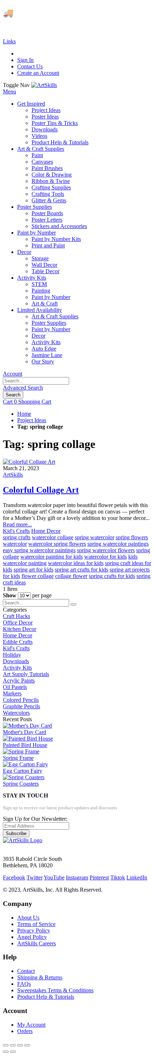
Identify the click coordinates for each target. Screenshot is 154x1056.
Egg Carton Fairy (22, 771)
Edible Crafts (18, 642)
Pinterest (99, 877)
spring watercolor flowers (106, 550)
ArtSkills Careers (36, 943)
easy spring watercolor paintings (39, 550)
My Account (31, 1025)
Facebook (14, 877)
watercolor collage (52, 537)
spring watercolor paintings (118, 544)
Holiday (12, 655)
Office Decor (18, 622)
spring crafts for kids (112, 576)
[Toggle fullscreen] (20, 1045)
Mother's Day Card (24, 732)
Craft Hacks (16, 616)
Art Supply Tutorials (26, 674)
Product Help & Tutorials (45, 997)
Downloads (16, 661)
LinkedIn (136, 877)
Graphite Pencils (21, 706)
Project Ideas (31, 420)
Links (9, 41)
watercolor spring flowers (57, 544)
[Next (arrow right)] (13, 1052)
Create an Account (38, 73)
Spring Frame (18, 758)
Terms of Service (36, 924)
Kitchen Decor (19, 629)
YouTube (54, 877)
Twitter (35, 877)
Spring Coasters (21, 784)
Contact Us (30, 66)
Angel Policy (32, 937)
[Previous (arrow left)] (6, 1052)
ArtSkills (13, 475)
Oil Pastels (15, 687)
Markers (12, 693)
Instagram (77, 877)
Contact (26, 971)
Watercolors (16, 713)
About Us (28, 918)
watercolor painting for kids (51, 557)
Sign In (25, 60)
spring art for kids (33, 569)
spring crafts (16, 537)
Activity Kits (17, 668)
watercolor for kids (105, 557)
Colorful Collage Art (41, 490)
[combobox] (36, 381)
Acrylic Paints (19, 681)
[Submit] (73, 604)
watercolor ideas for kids (76, 563)
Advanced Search (23, 388)
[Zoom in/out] (27, 1045)
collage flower (71, 576)
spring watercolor (94, 537)
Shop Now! (132, 13)
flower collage (37, 576)
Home (24, 414)
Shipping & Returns (39, 977)
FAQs (24, 984)
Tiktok (117, 877)
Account (12, 374)
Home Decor (46, 531)
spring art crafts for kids (81, 569)
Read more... (17, 524)
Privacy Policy (33, 930)
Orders (25, 1031)
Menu (9, 91)
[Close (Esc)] (6, 1045)
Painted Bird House (25, 745)
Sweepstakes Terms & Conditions (55, 990)
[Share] (13, 1045)
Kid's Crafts (16, 531)
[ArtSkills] (44, 85)
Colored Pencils (21, 700)
